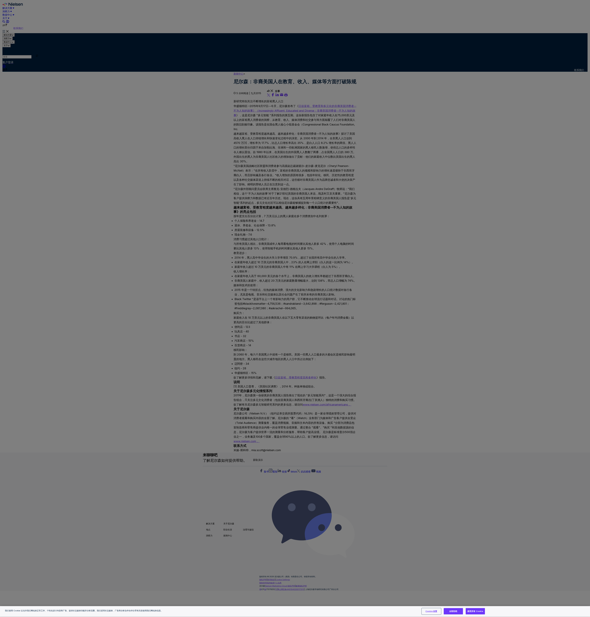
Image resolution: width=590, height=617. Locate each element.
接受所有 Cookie (475, 611)
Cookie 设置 (431, 611)
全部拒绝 (453, 611)
